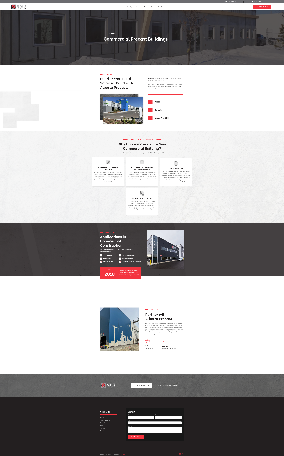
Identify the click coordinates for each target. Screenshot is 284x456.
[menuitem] (119, 7)
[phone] (183, 454)
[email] (180, 454)
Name (129, 414)
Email (129, 420)
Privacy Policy (122, 454)
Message (130, 426)
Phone (156, 414)
